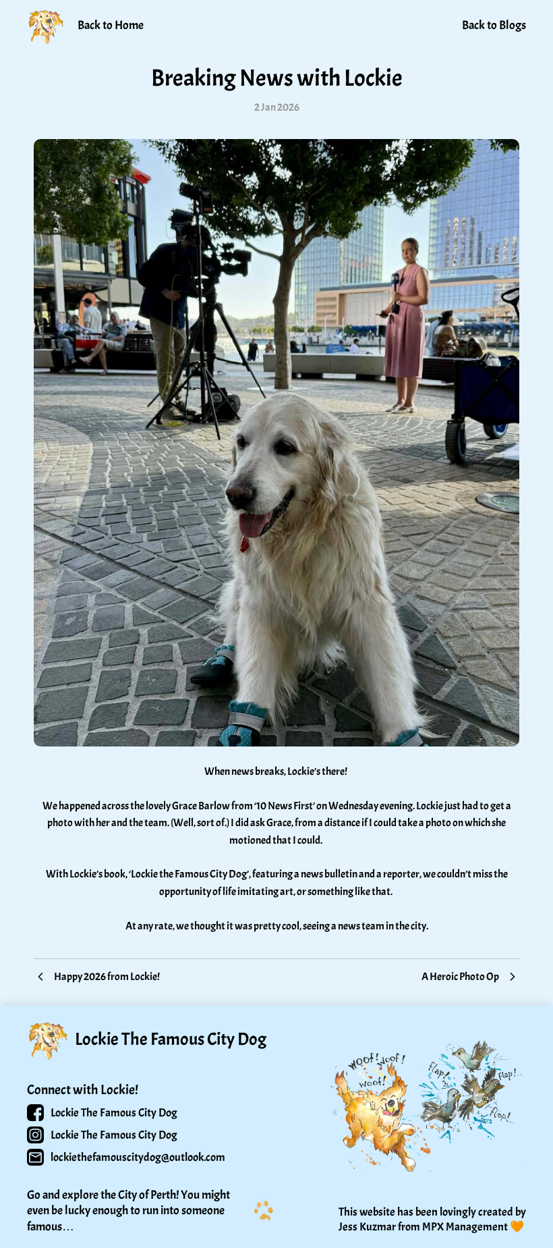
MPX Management (465, 1227)
